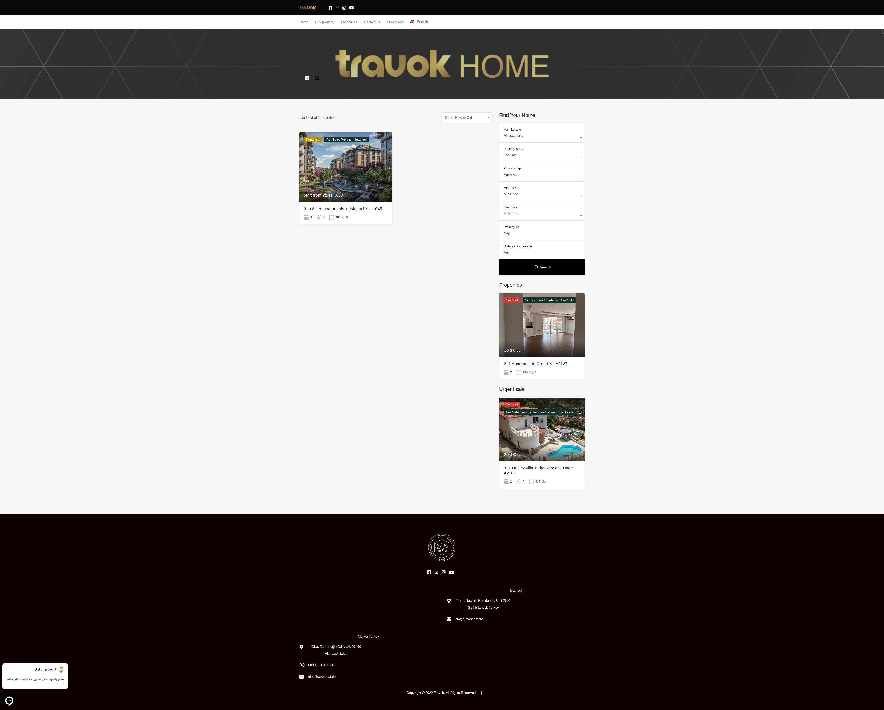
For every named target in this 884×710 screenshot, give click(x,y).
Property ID (511, 227)
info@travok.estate (321, 676)
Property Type (513, 168)
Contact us (372, 22)
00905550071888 (321, 665)
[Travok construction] (308, 8)
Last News (349, 22)
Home (303, 22)
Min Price (510, 188)
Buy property (324, 22)
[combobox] (467, 117)
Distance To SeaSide (518, 246)
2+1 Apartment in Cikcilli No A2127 (535, 363)
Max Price (510, 207)
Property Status (514, 149)
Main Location (513, 129)
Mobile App (395, 22)
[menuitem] (419, 22)
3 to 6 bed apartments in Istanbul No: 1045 (343, 209)
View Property (346, 188)
